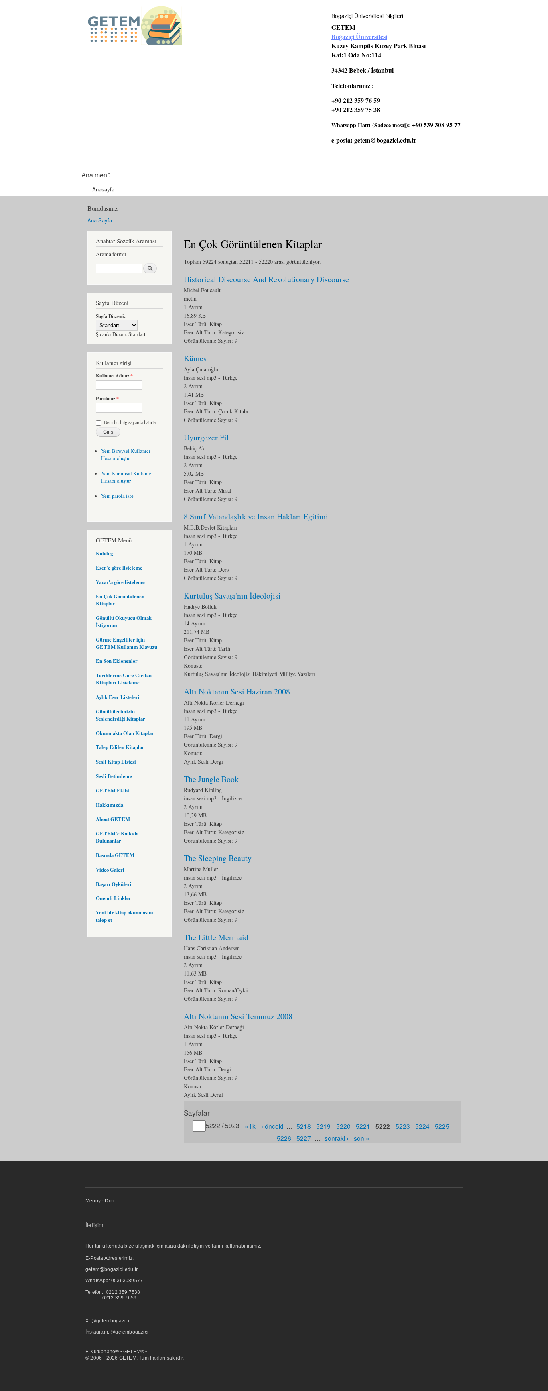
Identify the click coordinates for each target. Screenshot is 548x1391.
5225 (442, 1125)
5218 (303, 1125)
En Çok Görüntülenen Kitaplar (120, 600)
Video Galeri (110, 869)
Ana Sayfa (99, 220)
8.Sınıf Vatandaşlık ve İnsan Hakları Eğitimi (256, 516)
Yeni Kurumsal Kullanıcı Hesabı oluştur (127, 477)
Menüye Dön (99, 1201)
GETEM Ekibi (112, 790)
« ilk (250, 1125)
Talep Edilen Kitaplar (120, 747)
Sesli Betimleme (114, 776)
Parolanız (107, 398)
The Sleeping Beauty (218, 858)
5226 (284, 1137)
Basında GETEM (115, 855)
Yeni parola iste (117, 496)
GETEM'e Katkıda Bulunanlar (117, 837)
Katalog (104, 553)
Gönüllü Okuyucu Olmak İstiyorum (124, 621)
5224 (422, 1125)
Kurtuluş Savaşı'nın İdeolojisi (232, 595)
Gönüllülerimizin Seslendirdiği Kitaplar (120, 715)
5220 (343, 1125)
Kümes (195, 358)
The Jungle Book (211, 779)
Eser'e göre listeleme (119, 567)
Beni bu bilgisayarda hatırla (130, 422)
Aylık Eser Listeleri (118, 697)
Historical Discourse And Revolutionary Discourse (266, 279)
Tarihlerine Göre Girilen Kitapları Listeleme (124, 679)
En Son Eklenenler (117, 660)
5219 (323, 1125)
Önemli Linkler (113, 898)
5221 (363, 1125)
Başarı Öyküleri (114, 884)
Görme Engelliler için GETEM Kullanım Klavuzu (126, 643)
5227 (303, 1137)
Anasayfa (103, 189)
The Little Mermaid (216, 937)
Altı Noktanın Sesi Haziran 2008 (237, 691)
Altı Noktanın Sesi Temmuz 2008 (238, 1016)
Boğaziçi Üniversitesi (359, 36)
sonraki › (337, 1137)
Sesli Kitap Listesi (116, 761)
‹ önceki (272, 1125)
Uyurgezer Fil (206, 437)
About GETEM (113, 819)
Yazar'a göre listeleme (120, 582)
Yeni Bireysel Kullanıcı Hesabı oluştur (125, 455)
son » (361, 1137)
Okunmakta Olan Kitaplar (125, 733)
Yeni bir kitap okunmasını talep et (124, 916)
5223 (403, 1125)
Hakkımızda (109, 805)
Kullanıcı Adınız (114, 376)
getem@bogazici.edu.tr (385, 140)
